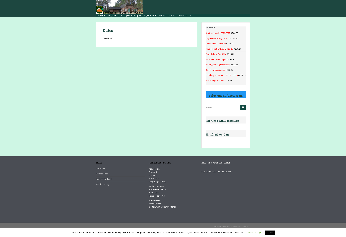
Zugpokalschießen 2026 (216, 54)
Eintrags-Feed (102, 173)
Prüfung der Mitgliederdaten (218, 64)
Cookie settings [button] (254, 232)
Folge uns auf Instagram (216, 171)
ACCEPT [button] (270, 232)
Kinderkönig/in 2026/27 (216, 43)
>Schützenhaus (156, 186)
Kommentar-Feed (104, 179)
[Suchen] (243, 107)
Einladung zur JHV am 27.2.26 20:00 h (222, 75)
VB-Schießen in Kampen (216, 59)
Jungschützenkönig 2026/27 (218, 38)
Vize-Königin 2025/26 (215, 80)
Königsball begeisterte (215, 70)
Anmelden (100, 168)
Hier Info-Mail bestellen (215, 162)
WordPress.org (102, 184)
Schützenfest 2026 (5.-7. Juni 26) (220, 49)
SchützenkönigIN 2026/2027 (218, 33)
